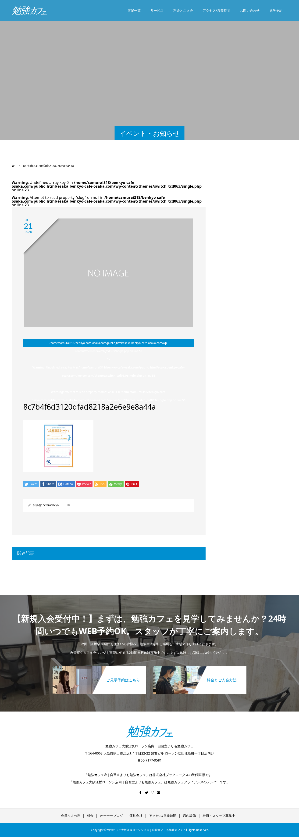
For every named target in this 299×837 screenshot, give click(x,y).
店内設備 (189, 815)
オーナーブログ (111, 815)
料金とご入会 (183, 10)
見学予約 (275, 10)
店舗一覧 (134, 10)
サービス (157, 10)
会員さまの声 (70, 815)
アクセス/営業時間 (216, 10)
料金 (90, 815)
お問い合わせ (250, 10)
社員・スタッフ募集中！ (220, 815)
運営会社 (135, 815)
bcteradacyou (51, 505)
